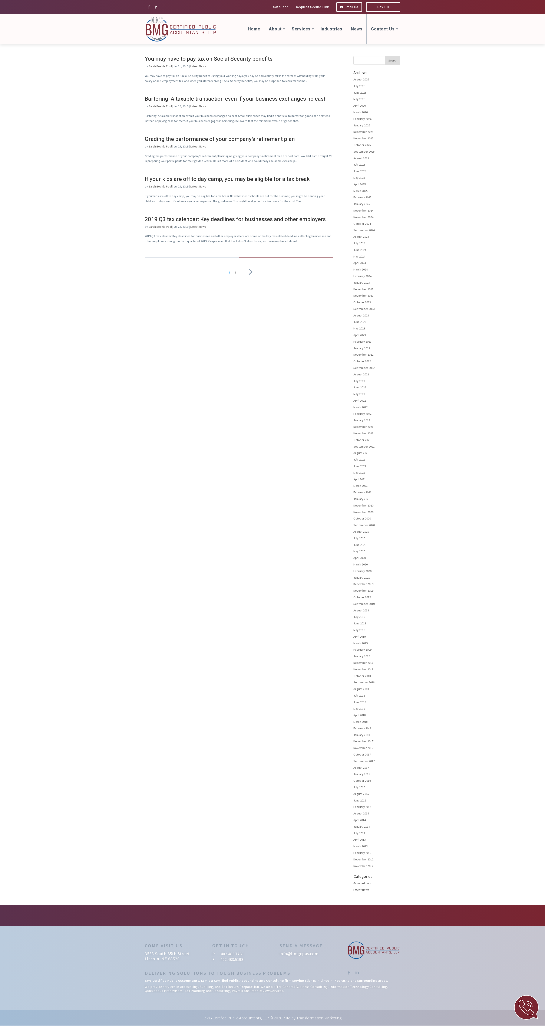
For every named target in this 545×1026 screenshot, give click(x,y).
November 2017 (363, 748)
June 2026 (359, 92)
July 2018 (359, 695)
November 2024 (363, 217)
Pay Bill (383, 7)
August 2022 (361, 374)
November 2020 (363, 512)
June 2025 (359, 171)
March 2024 (360, 269)
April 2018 (359, 715)
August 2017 (361, 768)
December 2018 (363, 663)
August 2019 (361, 610)
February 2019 (362, 649)
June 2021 (359, 466)
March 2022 (360, 407)
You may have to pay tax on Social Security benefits (208, 59)
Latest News (198, 66)
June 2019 (359, 623)
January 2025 (361, 204)
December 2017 (363, 741)
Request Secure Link (312, 7)
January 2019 (361, 656)
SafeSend (280, 7)
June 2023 (359, 322)
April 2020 (359, 558)
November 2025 (363, 138)
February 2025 (362, 197)
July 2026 (359, 86)
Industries (331, 29)
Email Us (350, 7)
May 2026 (359, 99)
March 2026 (360, 112)
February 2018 (362, 728)
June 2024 (359, 250)
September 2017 (364, 761)
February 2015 (362, 807)
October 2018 (362, 676)
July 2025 (359, 164)
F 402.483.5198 (227, 959)
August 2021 (361, 453)
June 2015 (359, 800)
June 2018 (359, 702)
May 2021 (359, 473)
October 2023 (362, 302)
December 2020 (363, 505)
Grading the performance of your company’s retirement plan (220, 139)
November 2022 (363, 354)
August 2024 (361, 237)
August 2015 (361, 794)
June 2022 (359, 387)
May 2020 (359, 551)
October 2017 (362, 754)
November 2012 (363, 866)
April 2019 (359, 636)
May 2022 (359, 394)
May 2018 (359, 709)
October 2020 (362, 518)
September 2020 (364, 525)
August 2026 (361, 79)
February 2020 (362, 571)
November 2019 (363, 590)
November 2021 (363, 433)
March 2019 (360, 643)
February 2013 (362, 853)
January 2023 (361, 348)
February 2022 (362, 414)
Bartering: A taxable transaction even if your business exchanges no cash (236, 99)
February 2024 (362, 276)
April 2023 (359, 335)
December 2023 (363, 289)
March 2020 (360, 564)
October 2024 (362, 224)
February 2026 (362, 119)
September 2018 (364, 682)
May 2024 (359, 256)
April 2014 (359, 820)
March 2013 (360, 846)
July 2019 (359, 617)
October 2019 (362, 597)
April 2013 (359, 839)
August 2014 (361, 813)
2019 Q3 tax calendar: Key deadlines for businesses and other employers (235, 219)
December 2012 (363, 859)
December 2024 (363, 210)
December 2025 (363, 132)
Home (254, 29)
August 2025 (361, 158)
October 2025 (362, 145)
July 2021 (359, 459)
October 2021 (362, 440)
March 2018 (360, 722)
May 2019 (359, 630)
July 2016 (359, 787)
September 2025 (364, 151)
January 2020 (361, 578)
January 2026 (361, 125)
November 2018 (363, 669)
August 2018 (361, 689)
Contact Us (383, 29)
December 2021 (363, 427)
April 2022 (359, 400)
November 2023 (363, 296)
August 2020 (361, 532)
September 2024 (364, 230)
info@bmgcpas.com (299, 953)
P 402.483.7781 (228, 953)
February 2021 (362, 492)
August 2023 (361, 315)
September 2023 (364, 309)
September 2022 (364, 368)
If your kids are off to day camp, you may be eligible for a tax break (227, 179)
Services (301, 29)
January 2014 (361, 827)
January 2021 (361, 499)
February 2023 (362, 341)
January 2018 (361, 735)
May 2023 (359, 328)
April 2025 (359, 184)
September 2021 (364, 446)
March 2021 (360, 486)
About (275, 29)
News (357, 29)
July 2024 (359, 243)
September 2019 (364, 604)
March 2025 (360, 191)
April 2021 (359, 479)
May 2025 (359, 178)
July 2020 (359, 538)
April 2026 (359, 105)
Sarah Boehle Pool (160, 66)
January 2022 (361, 420)
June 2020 (359, 545)
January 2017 (361, 774)
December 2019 (363, 584)
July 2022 (359, 381)
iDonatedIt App (362, 883)
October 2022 (362, 361)
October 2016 (362, 781)
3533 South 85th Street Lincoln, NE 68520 (167, 956)
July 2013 (359, 833)
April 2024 (359, 263)
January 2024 (361, 283)
